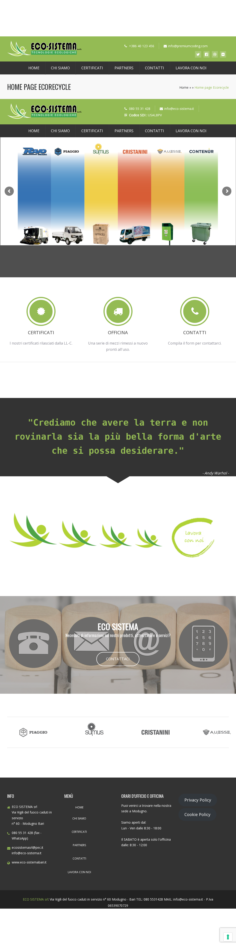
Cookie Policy (197, 814)
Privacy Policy (197, 800)
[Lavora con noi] (118, 582)
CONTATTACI (118, 658)
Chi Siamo (60, 67)
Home (33, 67)
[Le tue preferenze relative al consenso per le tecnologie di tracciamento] (228, 937)
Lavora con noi (191, 67)
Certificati (92, 67)
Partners (124, 67)
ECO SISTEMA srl (35, 899)
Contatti (154, 67)
